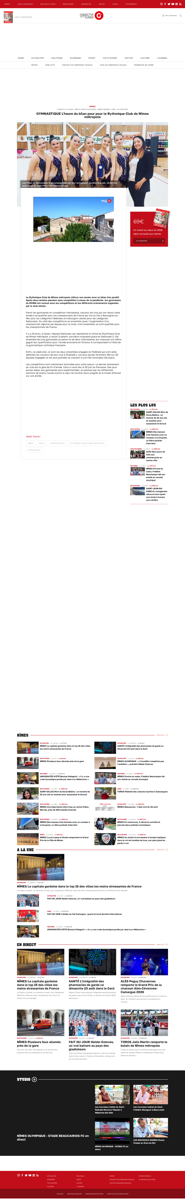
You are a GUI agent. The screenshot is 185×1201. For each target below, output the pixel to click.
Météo (34, 65)
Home (21, 58)
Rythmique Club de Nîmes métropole (87, 443)
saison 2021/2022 (57, 443)
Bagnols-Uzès (48, 4)
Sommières (131, 4)
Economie (75, 58)
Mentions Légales (74, 1194)
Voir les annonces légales (113, 65)
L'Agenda (162, 58)
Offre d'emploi (145, 1176)
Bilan (41, 443)
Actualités (37, 58)
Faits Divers (110, 58)
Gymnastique (34, 450)
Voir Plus (160, 735)
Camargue (86, 4)
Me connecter (171, 15)
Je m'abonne (141, 241)
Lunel (115, 4)
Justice (129, 58)
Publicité (50, 65)
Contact (60, 1194)
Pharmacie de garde (144, 65)
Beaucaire (68, 4)
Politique (57, 58)
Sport (92, 58)
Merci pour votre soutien (117, 1194)
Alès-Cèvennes (25, 4)
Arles (102, 4)
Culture (145, 58)
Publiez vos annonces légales (77, 65)
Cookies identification (94, 1194)
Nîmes (7, 4)
